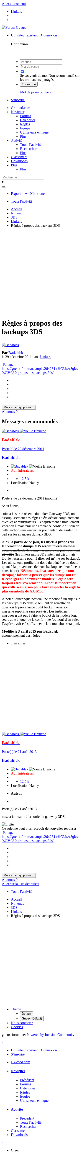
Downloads (19, 161)
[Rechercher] (3, 187)
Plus (23, 136)
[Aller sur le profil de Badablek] (10, 345)
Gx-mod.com (20, 108)
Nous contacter (22, 1023)
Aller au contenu (14, 4)
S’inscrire (18, 100)
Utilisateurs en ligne (34, 132)
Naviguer (17, 112)
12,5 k (24, 479)
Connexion (29, 84)
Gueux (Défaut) (32, 1018)
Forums (25, 116)
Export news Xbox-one (28, 194)
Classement (19, 157)
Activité (16, 140)
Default (26, 1013)
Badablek (15, 353)
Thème (16, 1009)
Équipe (25, 128)
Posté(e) (23, 449)
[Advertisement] (41, 272)
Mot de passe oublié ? (35, 92)
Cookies (17, 1027)
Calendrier (27, 120)
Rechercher (28, 149)
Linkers (45, 357)
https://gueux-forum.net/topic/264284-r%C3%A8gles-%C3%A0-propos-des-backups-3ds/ (40, 371)
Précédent (27, 1080)
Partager (8, 364)
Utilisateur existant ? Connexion (35, 35)
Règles (25, 124)
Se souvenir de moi (34, 75)
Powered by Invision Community (50, 1035)
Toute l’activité (30, 145)
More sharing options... (19, 407)
